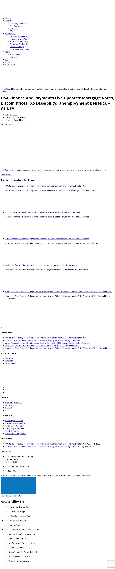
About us (9, 20)
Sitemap (86, 475)
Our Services (10, 33)
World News (15, 54)
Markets (13, 57)
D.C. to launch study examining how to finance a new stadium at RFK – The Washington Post (45, 186)
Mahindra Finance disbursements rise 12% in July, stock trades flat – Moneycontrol (42, 265)
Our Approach (16, 26)
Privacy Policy (74, 475)
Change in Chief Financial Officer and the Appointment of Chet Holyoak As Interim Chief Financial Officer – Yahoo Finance (58, 291)
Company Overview (18, 23)
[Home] (18, 86)
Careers (13, 28)
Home (8, 18)
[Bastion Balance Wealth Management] (20, 13)
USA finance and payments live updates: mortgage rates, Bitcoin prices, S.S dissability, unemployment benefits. (50, 170)
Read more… (6, 174)
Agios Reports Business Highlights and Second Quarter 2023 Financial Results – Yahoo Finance (47, 238)
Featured (9, 358)
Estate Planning (17, 46)
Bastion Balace (23, 475)
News (7, 51)
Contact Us (10, 64)
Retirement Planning (19, 41)
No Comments (7, 124)
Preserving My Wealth (19, 39)
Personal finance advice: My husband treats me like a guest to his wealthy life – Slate (42, 212)
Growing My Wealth (18, 36)
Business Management (20, 49)
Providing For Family (19, 44)
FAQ (12, 31)
